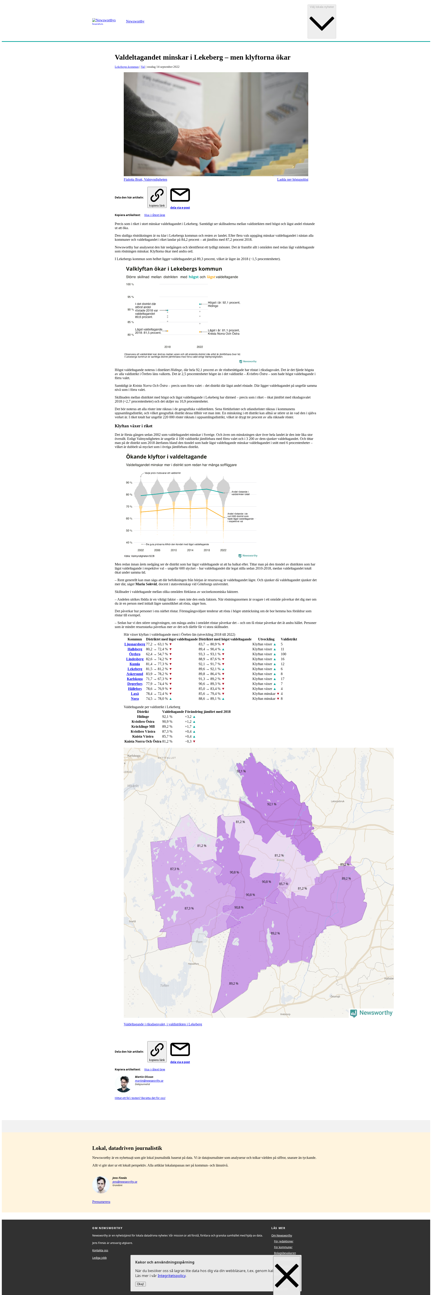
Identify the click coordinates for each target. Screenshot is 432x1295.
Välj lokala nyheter (322, 7)
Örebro (134, 654)
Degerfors (134, 684)
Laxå (135, 694)
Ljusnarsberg (134, 644)
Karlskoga (135, 679)
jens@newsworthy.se (124, 1182)
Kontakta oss (100, 1250)
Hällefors (135, 689)
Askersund (134, 674)
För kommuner (283, 1247)
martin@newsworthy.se (149, 1081)
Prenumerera (101, 1202)
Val (143, 66)
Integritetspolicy (171, 1275)
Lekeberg (135, 669)
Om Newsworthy (281, 1235)
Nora (135, 698)
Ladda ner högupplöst (292, 179)
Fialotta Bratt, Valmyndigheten (145, 179)
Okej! (140, 1284)
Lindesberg (135, 659)
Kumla (135, 664)
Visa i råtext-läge (154, 215)
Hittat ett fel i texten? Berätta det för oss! (140, 1098)
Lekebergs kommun (127, 66)
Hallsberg (135, 649)
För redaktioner (283, 1241)
